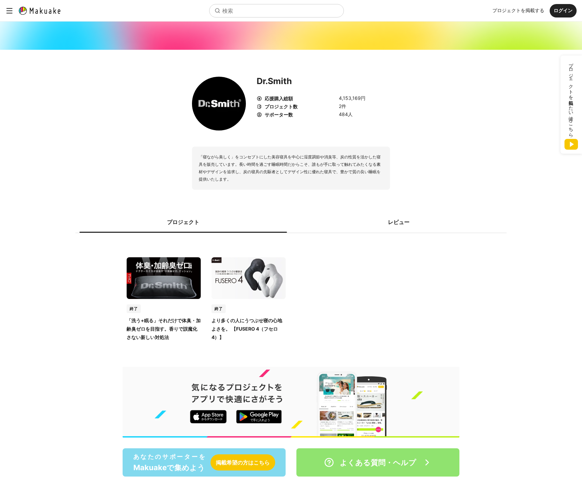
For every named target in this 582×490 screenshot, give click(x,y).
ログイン (563, 10)
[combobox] (276, 10)
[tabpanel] (291, 292)
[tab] (183, 222)
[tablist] (291, 222)
